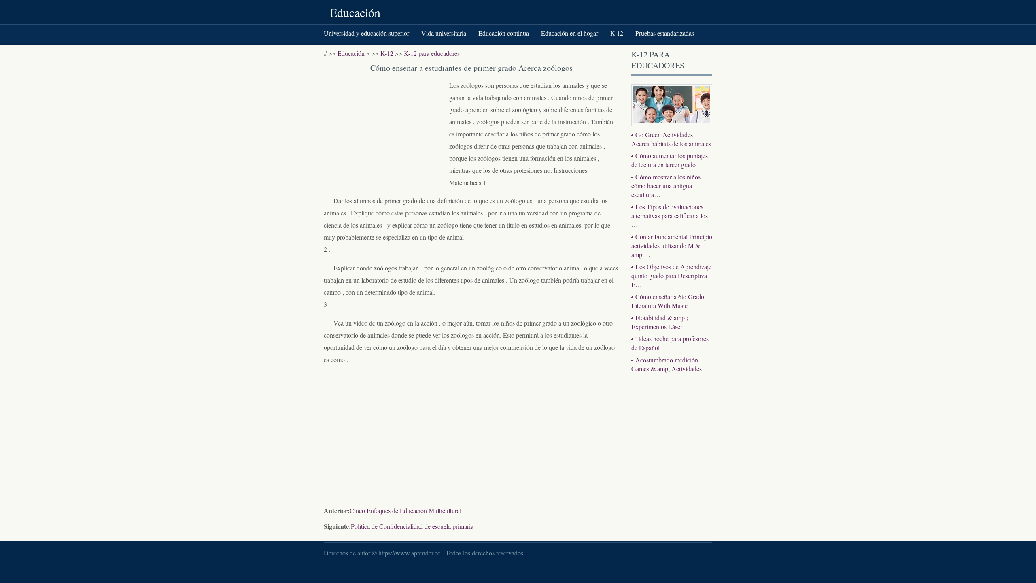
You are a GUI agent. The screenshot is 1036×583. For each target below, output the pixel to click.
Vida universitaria (443, 33)
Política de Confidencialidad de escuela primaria (412, 526)
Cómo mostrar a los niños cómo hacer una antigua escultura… (666, 185)
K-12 (616, 33)
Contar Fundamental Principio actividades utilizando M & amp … (671, 245)
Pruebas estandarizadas (664, 33)
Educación (355, 12)
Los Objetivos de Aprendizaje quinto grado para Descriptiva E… (671, 275)
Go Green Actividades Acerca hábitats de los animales (671, 139)
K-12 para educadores (432, 53)
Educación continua (503, 33)
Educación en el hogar (569, 33)
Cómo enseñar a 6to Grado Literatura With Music (667, 301)
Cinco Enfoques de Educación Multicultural (405, 510)
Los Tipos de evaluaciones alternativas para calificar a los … (669, 215)
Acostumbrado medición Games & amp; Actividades (666, 364)
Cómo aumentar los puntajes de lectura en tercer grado (669, 160)
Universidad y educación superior (366, 33)
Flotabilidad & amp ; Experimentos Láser (659, 322)
